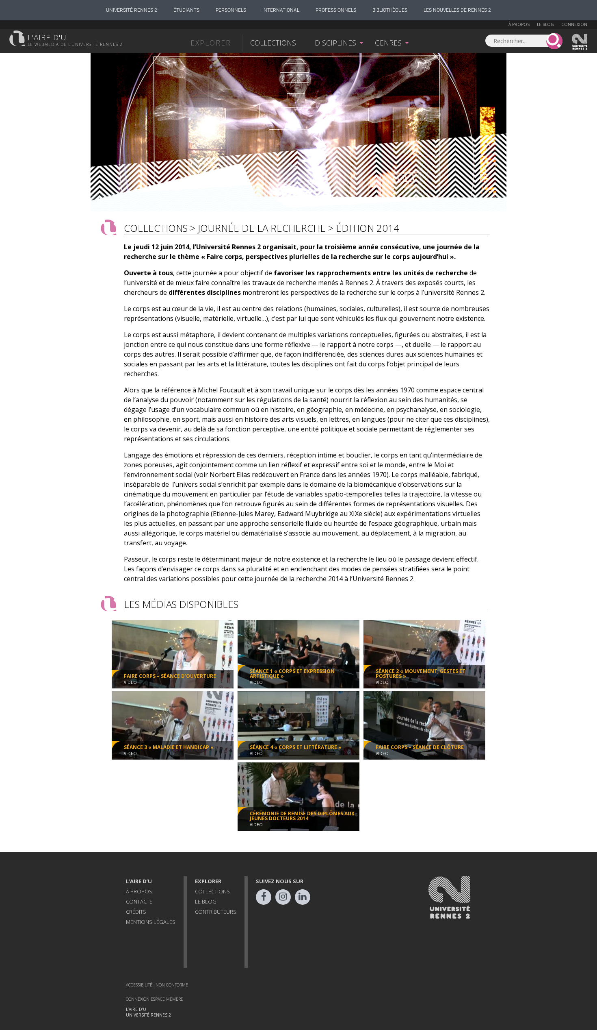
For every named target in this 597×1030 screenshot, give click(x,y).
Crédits (136, 911)
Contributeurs (215, 911)
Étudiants (186, 10)
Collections (273, 43)
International (280, 10)
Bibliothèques (389, 10)
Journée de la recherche (262, 228)
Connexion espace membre (154, 999)
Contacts (139, 901)
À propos (519, 24)
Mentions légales (150, 921)
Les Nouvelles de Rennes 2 (457, 10)
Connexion (574, 24)
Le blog (545, 24)
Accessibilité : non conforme (157, 985)
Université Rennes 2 (131, 10)
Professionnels (336, 10)
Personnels (231, 10)
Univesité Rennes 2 (580, 42)
